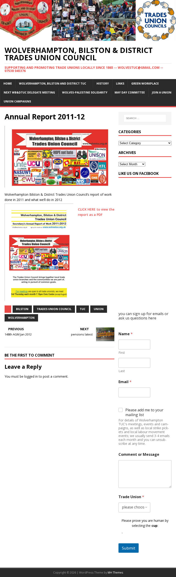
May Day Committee (130, 92)
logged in (31, 376)
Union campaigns (17, 101)
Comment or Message (138, 454)
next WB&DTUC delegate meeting (29, 92)
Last (121, 371)
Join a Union (161, 92)
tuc (82, 309)
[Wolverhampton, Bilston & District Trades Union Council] (88, 38)
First (121, 352)
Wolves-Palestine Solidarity (84, 92)
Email (125, 382)
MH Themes (115, 572)
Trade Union (131, 497)
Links (120, 83)
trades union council (54, 309)
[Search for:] (145, 118)
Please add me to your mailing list (144, 412)
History (102, 83)
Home (7, 83)
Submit (128, 548)
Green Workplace (145, 83)
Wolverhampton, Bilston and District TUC (52, 83)
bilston (22, 309)
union (99, 309)
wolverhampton (21, 318)
